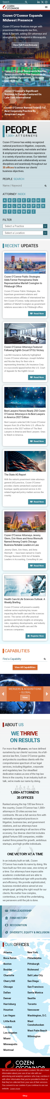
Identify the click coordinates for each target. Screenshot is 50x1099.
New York (32, 952)
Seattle (31, 998)
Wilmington (33, 1036)
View (25, 697)
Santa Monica (35, 992)
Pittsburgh (33, 963)
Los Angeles (10, 1032)
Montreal (8, 1050)
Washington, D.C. (37, 1015)
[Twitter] (42, 2)
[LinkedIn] (38, 2)
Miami (7, 1038)
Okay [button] (25, 1096)
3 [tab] (29, 64)
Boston (7, 963)
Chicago (8, 986)
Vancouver (33, 1009)
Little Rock (9, 1021)
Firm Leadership (21, 910)
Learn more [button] (15, 1088)
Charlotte (8, 975)
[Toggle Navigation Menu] (46, 7)
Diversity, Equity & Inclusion (29, 932)
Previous (3, 694)
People (13, 179)
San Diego (33, 981)
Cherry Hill (9, 981)
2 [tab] (25, 64)
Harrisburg (9, 1004)
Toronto (32, 1004)
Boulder (7, 969)
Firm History (18, 918)
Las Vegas (9, 1015)
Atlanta (7, 952)
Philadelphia (34, 958)
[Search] (26, 2)
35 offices (8, 167)
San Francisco (35, 986)
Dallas (7, 992)
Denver (7, 998)
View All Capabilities (25, 667)
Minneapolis (10, 1044)
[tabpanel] (25, 694)
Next (46, 694)
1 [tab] (21, 64)
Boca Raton (9, 958)
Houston (8, 1009)
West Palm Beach (37, 1030)
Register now (37, 636)
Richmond (33, 969)
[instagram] (46, 2)
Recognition (18, 925)
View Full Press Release (25, 45)
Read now (39, 313)
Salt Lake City (35, 975)
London (7, 1027)
